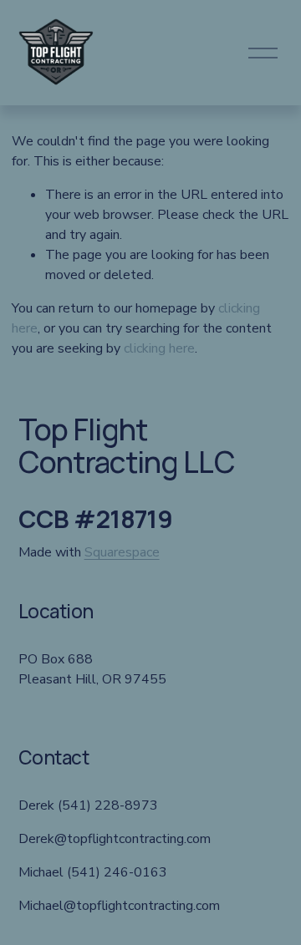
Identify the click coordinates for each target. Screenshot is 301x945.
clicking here (159, 348)
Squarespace (122, 552)
